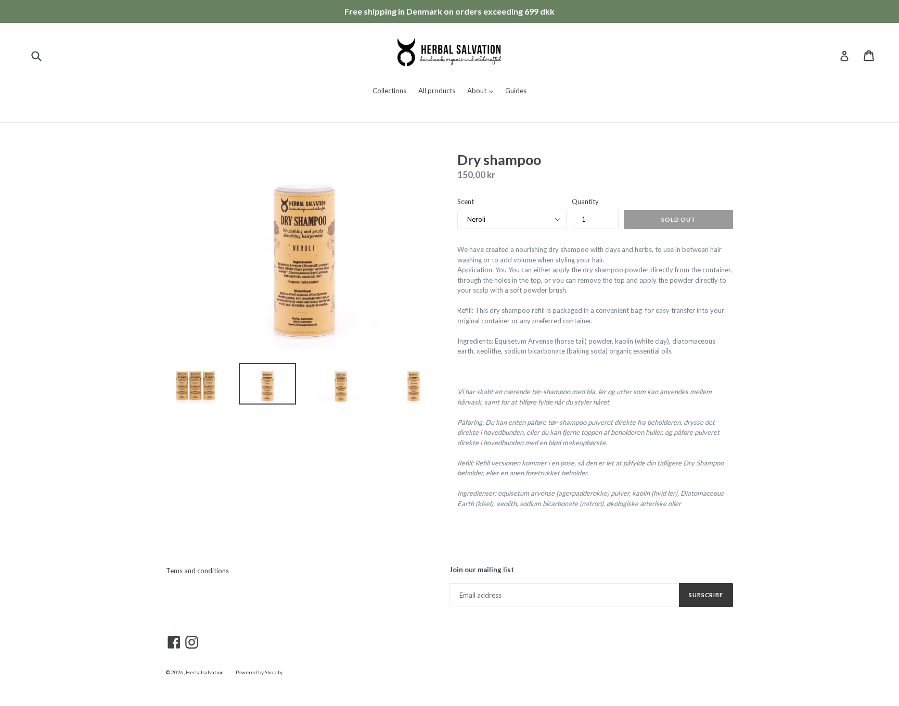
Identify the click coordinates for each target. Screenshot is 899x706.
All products (436, 90)
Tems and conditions (197, 570)
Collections (389, 90)
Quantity (585, 201)
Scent (465, 201)
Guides (515, 90)
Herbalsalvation (205, 672)
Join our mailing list (482, 570)
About (482, 90)
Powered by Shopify (259, 672)
